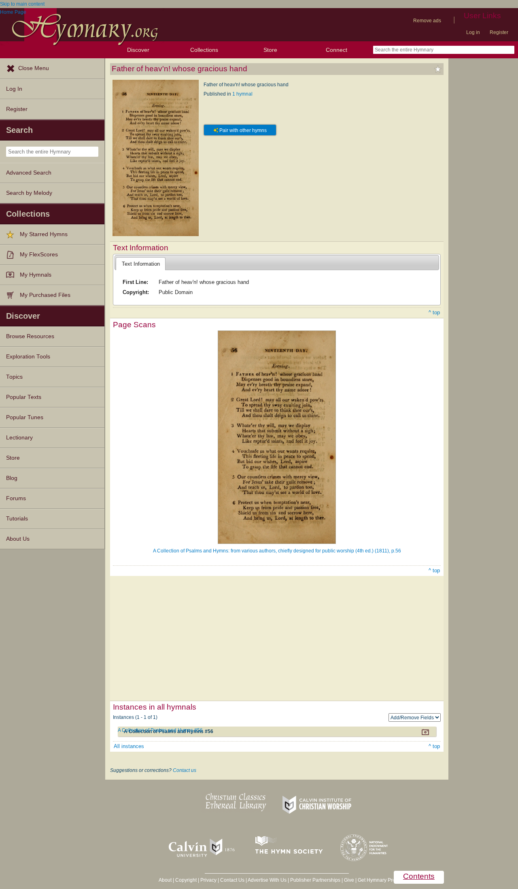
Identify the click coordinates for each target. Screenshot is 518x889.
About (165, 880)
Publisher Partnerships (315, 880)
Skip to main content (22, 4)
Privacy (208, 880)
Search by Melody (29, 193)
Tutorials (17, 519)
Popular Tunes (24, 417)
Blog (11, 478)
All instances (129, 746)
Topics (14, 377)
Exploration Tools (28, 357)
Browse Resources (30, 336)
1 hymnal (242, 94)
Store (270, 50)
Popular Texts (23, 397)
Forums (16, 498)
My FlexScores (39, 255)
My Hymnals (35, 275)
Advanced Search (28, 173)
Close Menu (33, 68)
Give (349, 880)
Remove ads (427, 20)
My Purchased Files (45, 295)
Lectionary (19, 438)
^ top (434, 312)
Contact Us (232, 880)
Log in (473, 32)
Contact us (184, 770)
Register (499, 32)
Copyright (186, 880)
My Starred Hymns (44, 234)
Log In (14, 89)
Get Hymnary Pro (376, 880)
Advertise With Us (267, 880)
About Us (18, 539)
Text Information (141, 264)
